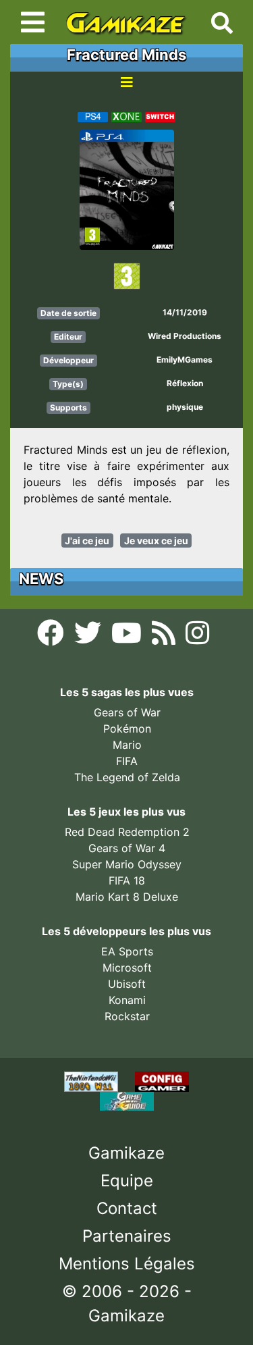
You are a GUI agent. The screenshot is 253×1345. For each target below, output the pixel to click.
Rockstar (127, 1016)
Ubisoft (127, 984)
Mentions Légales (127, 1263)
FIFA (127, 761)
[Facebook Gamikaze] (52, 637)
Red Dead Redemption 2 (127, 832)
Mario (127, 744)
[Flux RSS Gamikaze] (165, 637)
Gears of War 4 (126, 848)
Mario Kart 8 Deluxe (127, 896)
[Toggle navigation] (33, 22)
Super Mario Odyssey (126, 864)
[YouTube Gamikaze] (128, 637)
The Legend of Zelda (127, 777)
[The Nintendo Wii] (92, 1081)
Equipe (127, 1180)
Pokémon (127, 728)
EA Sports (127, 951)
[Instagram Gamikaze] (197, 637)
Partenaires (126, 1236)
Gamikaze (126, 1153)
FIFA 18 (127, 880)
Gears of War (127, 712)
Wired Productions (184, 336)
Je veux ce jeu (156, 540)
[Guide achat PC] (162, 1081)
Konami (127, 1000)
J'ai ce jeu (87, 540)
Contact (126, 1208)
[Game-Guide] (127, 1100)
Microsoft (127, 967)
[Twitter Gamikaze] (89, 637)
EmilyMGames (185, 359)
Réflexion (185, 383)
